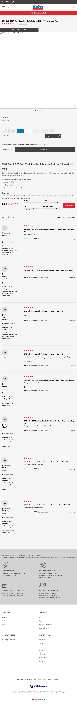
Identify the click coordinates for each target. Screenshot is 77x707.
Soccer (40, 650)
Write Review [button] (69, 205)
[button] (10, 24)
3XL (44, 131)
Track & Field (42, 658)
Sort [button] (3, 217)
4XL (52, 131)
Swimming (41, 654)
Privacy (44, 679)
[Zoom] (74, 105)
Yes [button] (39, 239)
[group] (12, 204)
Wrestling (41, 665)
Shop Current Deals (40, 13)
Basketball (41, 640)
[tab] (60, 217)
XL (28, 131)
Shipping (41, 621)
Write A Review (23, 24)
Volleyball (41, 661)
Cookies (50, 679)
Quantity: (6, 150)
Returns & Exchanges (45, 624)
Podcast (4, 624)
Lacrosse (41, 647)
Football (40, 643)
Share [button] (46, 239)
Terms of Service (37, 679)
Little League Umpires (8, 640)
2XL (36, 131)
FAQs (40, 617)
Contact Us (5, 621)
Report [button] (42, 239)
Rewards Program (44, 628)
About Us (4, 617)
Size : (4, 126)
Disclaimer (56, 679)
